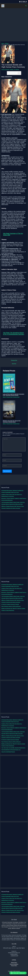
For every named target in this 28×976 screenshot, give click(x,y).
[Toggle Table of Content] (18, 73)
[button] (26, 6)
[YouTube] (22, 1)
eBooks (11, 69)
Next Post (14, 363)
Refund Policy (14, 962)
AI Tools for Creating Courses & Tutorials (10, 604)
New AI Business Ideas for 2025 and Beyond (11, 606)
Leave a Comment (5, 69)
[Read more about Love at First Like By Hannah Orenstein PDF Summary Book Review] (9, 383)
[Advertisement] (14, 23)
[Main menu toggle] (2, 5)
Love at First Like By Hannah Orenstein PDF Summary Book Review (13, 394)
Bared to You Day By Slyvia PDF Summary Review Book (12, 421)
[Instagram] (24, 1)
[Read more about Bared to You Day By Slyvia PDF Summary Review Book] (9, 409)
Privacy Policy (14, 965)
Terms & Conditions (14, 964)
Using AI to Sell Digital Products (8, 751)
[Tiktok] (26, 1)
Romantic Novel (9, 397)
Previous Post (14, 360)
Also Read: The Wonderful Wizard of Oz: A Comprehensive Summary (13, 333)
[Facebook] (20, 1)
